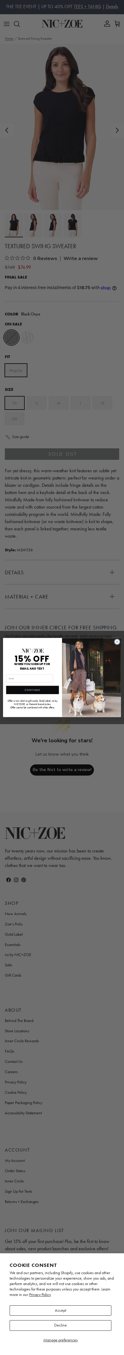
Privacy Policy (40, 1294)
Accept (60, 1310)
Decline (60, 1325)
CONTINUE (32, 689)
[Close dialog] (117, 642)
